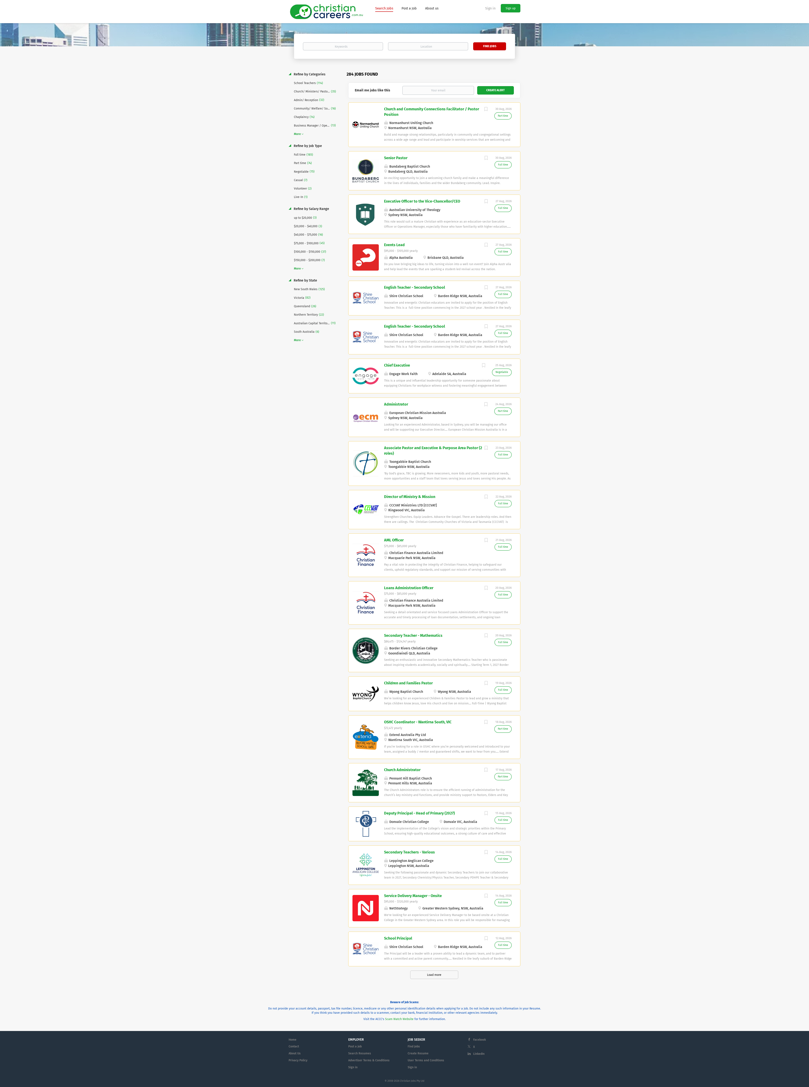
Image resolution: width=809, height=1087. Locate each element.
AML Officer (394, 540)
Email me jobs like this (372, 90)
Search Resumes (359, 1053)
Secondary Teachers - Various (409, 852)
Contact (294, 1046)
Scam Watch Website (399, 1019)
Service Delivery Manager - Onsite (413, 895)
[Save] (486, 109)
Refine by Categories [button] (309, 74)
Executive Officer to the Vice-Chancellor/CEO (422, 201)
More (297, 134)
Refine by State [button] (305, 280)
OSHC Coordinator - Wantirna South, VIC (417, 722)
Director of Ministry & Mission (409, 496)
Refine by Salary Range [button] (311, 209)
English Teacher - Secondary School (414, 287)
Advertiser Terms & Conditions (369, 1060)
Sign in (490, 8)
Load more (434, 975)
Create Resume (418, 1053)
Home (292, 1040)
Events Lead (394, 245)
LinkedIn (479, 1054)
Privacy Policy (298, 1060)
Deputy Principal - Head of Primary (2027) (419, 813)
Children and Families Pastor (408, 683)
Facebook (479, 1040)
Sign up (511, 8)
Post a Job (355, 1046)
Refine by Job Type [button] (307, 146)
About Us (295, 1053)
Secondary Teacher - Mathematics (413, 635)
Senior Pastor (395, 158)
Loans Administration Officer (408, 588)
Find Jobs (489, 46)
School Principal (398, 938)
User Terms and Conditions (426, 1060)
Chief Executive (397, 365)
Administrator (396, 404)
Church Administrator (402, 770)
